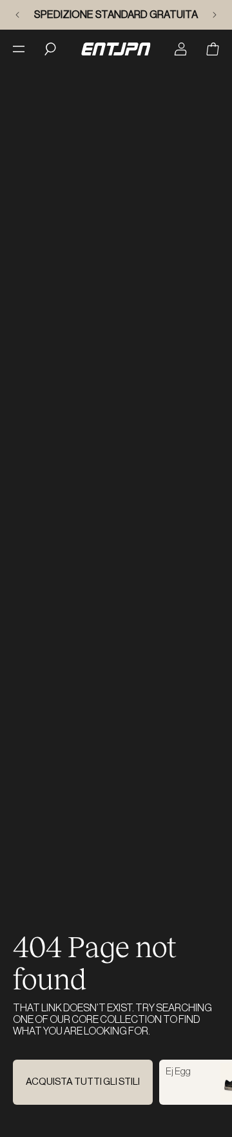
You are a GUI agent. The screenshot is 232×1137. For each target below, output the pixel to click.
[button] (212, 49)
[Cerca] (50, 49)
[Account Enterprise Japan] (180, 49)
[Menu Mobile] (18, 49)
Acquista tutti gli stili (83, 1082)
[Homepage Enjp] (115, 49)
